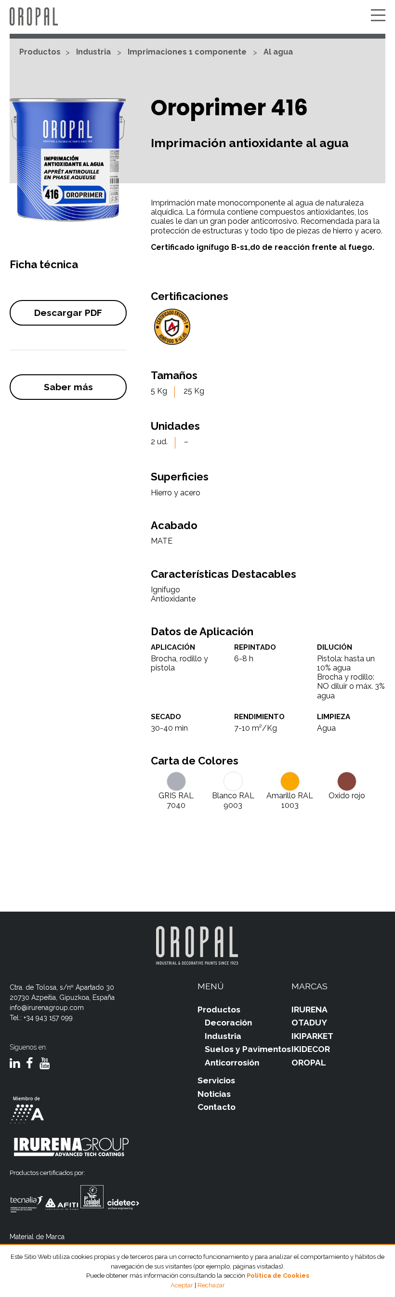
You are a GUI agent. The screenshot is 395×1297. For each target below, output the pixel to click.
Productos (40, 51)
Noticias (214, 1094)
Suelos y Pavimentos (248, 1049)
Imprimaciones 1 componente (187, 51)
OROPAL (308, 1062)
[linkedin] (15, 1064)
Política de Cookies (278, 1275)
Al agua (278, 51)
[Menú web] (378, 16)
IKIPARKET (312, 1036)
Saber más (68, 387)
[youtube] (45, 1064)
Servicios (216, 1080)
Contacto (217, 1107)
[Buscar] (363, 16)
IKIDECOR (310, 1049)
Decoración (228, 1022)
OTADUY (309, 1022)
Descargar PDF (68, 312)
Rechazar (211, 1285)
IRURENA (309, 1009)
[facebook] (29, 1064)
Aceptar (182, 1285)
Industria (93, 51)
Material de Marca (37, 1237)
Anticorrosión (232, 1062)
